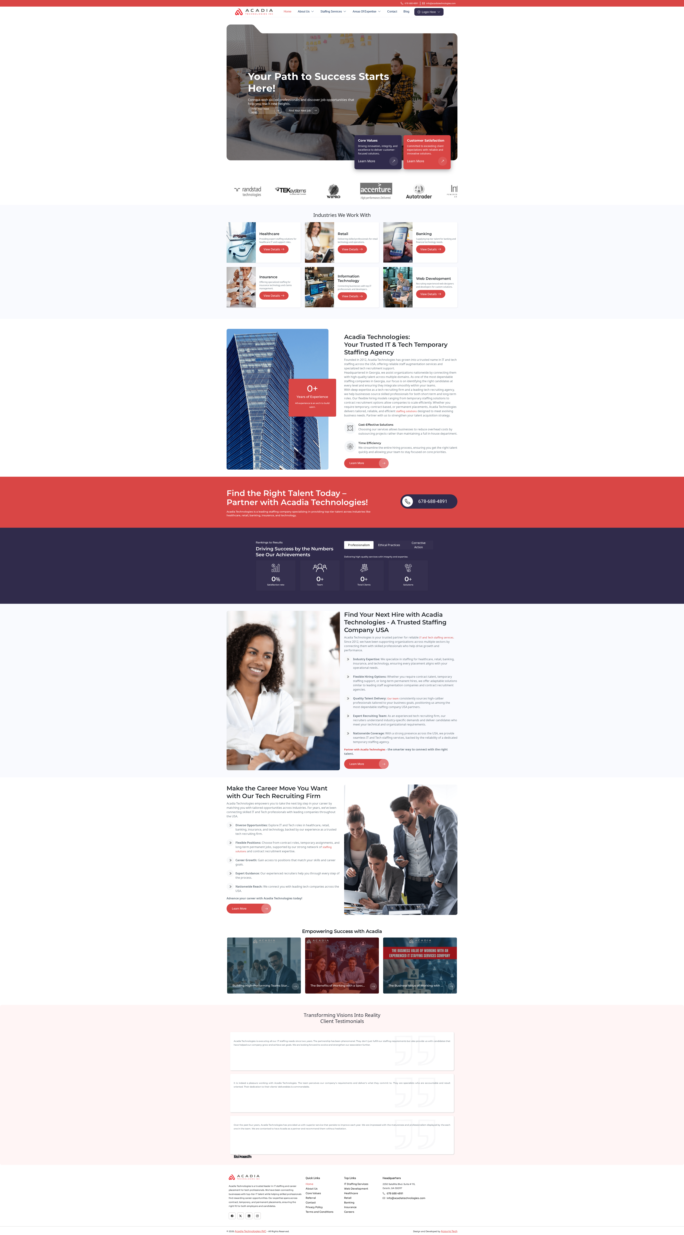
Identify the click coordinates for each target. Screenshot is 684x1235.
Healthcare (351, 1193)
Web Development (356, 1188)
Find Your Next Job (300, 110)
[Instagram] (257, 1216)
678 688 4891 (411, 3)
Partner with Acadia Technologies (364, 749)
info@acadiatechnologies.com (441, 3)
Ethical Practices (389, 545)
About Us (304, 11)
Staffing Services (331, 11)
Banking (349, 1202)
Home (287, 11)
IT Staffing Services (356, 1184)
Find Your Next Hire (260, 110)
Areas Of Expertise (365, 11)
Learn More (366, 161)
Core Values (313, 1193)
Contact (392, 11)
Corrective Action (419, 545)
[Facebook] (232, 1216)
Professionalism (359, 545)
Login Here (429, 12)
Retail (347, 1198)
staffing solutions (406, 411)
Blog (406, 11)
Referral (311, 1198)
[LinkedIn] (249, 1216)
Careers (349, 1212)
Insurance (350, 1207)
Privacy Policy (314, 1207)
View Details (272, 249)
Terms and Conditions (319, 1212)
